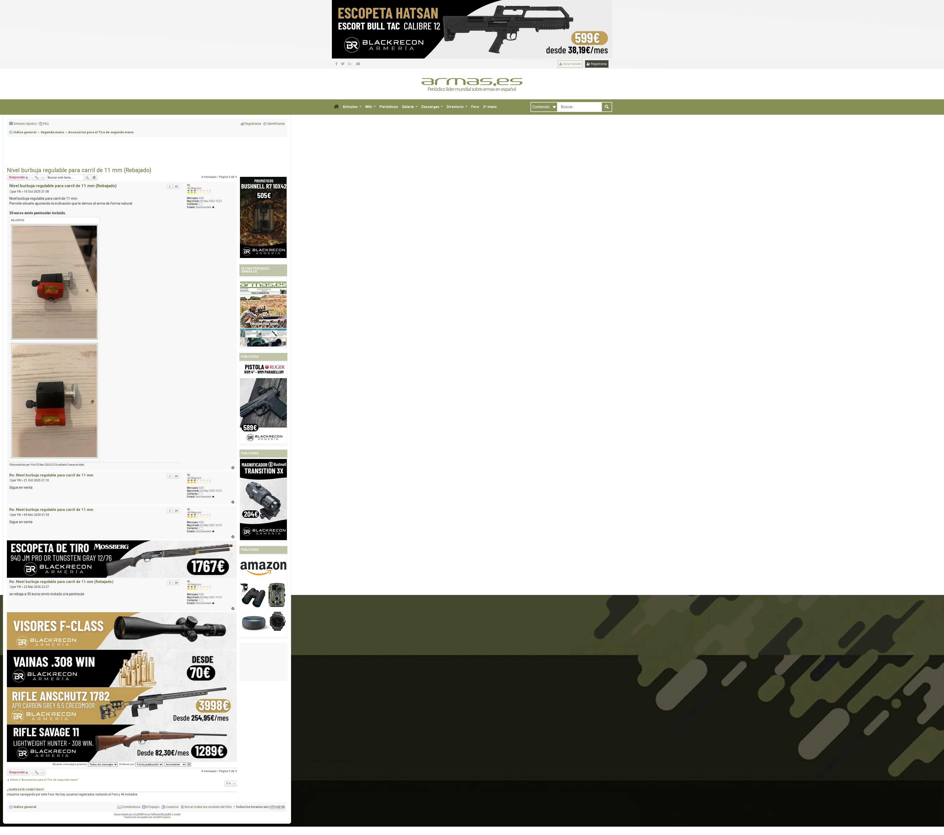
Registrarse (598, 64)
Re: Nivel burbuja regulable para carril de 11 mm (51, 475)
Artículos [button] (350, 107)
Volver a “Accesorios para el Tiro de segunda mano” (44, 779)
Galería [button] (408, 107)
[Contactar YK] (201, 493)
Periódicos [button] (389, 107)
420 (201, 487)
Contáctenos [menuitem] (131, 807)
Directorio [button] (455, 107)
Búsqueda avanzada (94, 178)
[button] (336, 107)
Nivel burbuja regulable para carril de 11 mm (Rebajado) (79, 170)
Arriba (233, 467)
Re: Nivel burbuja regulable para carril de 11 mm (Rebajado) (61, 581)
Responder (17, 177)
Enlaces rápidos (25, 123)
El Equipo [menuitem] (153, 807)
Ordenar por (127, 764)
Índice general (25, 807)
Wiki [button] (369, 107)
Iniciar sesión (571, 64)
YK (19, 191)
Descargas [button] (430, 107)
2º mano (490, 107)
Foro (475, 107)
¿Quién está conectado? (25, 789)
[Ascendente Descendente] (175, 764)
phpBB (137, 814)
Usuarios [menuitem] (172, 807)
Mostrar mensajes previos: (70, 764)
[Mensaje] (10, 191)
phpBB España (161, 817)
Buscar (87, 178)
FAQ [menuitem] (46, 123)
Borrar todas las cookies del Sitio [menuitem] (208, 807)
